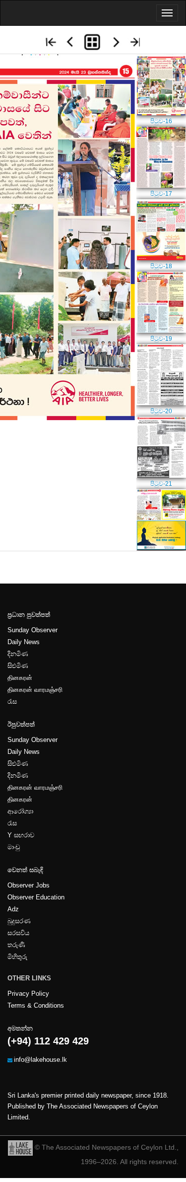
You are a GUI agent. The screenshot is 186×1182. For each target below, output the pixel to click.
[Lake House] (20, 1147)
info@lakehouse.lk (40, 1059)
